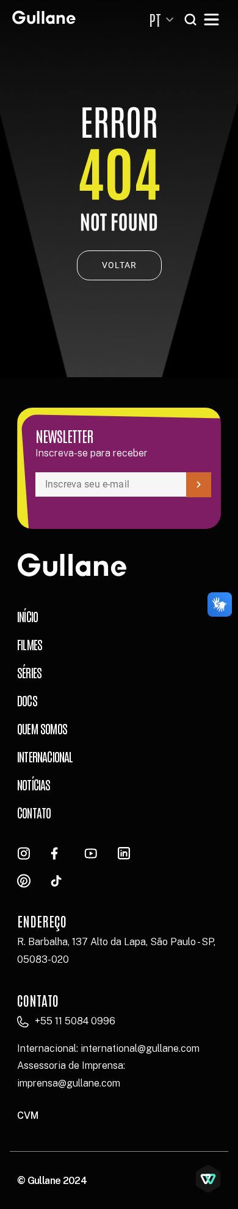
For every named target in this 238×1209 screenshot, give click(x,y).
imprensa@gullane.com (68, 1083)
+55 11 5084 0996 (75, 1021)
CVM (27, 1115)
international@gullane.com (140, 1048)
